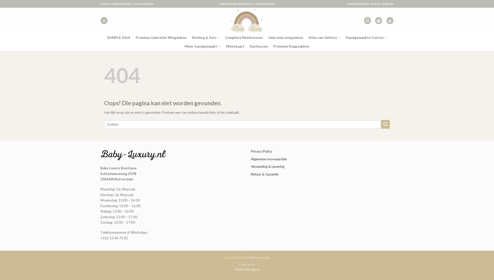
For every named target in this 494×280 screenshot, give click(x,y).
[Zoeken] (367, 20)
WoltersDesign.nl (247, 269)
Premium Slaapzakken (291, 46)
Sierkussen (259, 46)
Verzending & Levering (267, 166)
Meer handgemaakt (201, 46)
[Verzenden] (385, 124)
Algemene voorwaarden (269, 159)
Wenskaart (235, 46)
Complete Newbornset (244, 38)
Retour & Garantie (264, 174)
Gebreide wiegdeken (285, 38)
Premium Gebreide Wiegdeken (161, 38)
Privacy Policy (261, 151)
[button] (104, 20)
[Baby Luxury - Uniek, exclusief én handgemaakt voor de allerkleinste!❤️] (247, 20)
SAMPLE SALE (118, 38)
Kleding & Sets (204, 38)
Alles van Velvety (322, 38)
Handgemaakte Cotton (365, 38)
